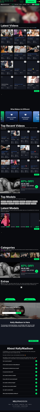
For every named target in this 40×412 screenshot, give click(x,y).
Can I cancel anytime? (7, 361)
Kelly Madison (22, 201)
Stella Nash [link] (29, 55)
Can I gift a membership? (8, 389)
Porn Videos (16, 4)
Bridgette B (28, 203)
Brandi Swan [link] (30, 70)
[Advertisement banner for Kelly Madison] (20, 237)
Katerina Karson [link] (33, 153)
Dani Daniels (33, 203)
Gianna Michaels (4, 203)
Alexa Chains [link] (23, 138)
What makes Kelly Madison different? (10, 393)
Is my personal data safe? (8, 371)
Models (20, 4)
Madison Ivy (35, 201)
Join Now (37, 4)
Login (33, 4)
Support (9, 404)
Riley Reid (16, 203)
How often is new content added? (9, 386)
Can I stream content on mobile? (9, 375)
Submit (18, 312)
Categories (24, 4)
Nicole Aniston (15, 201)
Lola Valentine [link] (33, 168)
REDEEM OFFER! (31, 1)
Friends (26, 404)
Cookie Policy (16, 404)
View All (36, 174)
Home (13, 4)
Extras (28, 4)
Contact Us (30, 404)
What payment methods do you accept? (11, 368)
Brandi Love (3, 201)
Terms (12, 404)
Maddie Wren (11, 203)
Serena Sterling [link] (30, 38)
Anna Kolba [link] (16, 55)
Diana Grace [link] (17, 70)
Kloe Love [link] (16, 85)
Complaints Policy (21, 404)
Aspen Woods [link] (4, 38)
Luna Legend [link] (13, 168)
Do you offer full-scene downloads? (10, 379)
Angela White (28, 201)
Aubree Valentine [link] (24, 168)
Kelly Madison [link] (4, 85)
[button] (39, 221)
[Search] (30, 4)
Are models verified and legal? (9, 382)
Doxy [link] (12, 152)
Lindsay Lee (22, 203)
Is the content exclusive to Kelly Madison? (11, 364)
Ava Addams (9, 201)
